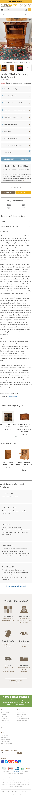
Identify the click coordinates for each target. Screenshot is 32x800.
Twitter (6, 761)
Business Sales (4, 718)
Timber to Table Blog (21, 714)
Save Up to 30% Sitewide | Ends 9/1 (16, 1)
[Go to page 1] (15, 436)
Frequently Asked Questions (23, 718)
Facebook (2, 761)
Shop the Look (4, 737)
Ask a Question (24, 192)
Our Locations (4, 716)
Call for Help (8, 192)
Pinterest (12, 761)
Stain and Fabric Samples (6, 743)
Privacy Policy (4, 724)
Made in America (5, 720)
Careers (2, 727)
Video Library (20, 716)
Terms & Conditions (5, 722)
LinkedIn (19, 761)
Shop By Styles (4, 735)
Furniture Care (20, 722)
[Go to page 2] (16, 436)
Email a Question (16, 771)
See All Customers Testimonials (16, 586)
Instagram (16, 761)
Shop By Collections (5, 739)
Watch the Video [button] (16, 681)
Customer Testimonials (22, 720)
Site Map (3, 745)
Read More (5, 579)
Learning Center (20, 712)
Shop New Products (5, 741)
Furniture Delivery (5, 725)
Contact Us (3, 714)
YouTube (9, 761)
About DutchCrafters (5, 712)
